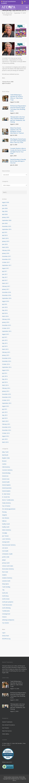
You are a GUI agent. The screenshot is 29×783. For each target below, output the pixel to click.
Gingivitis (4, 515)
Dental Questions (6, 488)
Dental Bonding (6, 473)
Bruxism (4, 461)
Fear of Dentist (6, 506)
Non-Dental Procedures (8, 725)
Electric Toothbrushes (8, 500)
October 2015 (6, 328)
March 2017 (5, 283)
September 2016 (6, 298)
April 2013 (5, 418)
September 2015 (6, 331)
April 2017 (5, 280)
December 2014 (6, 358)
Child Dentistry (6, 467)
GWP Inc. (14, 780)
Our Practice (5, 728)
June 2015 (5, 340)
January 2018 (5, 253)
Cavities (4, 464)
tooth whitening (6, 608)
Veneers (4, 617)
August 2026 (5, 202)
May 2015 (5, 343)
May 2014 (5, 379)
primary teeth (6, 563)
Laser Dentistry (6, 539)
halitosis (4, 521)
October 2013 (6, 400)
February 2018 (6, 250)
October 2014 (6, 364)
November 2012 (6, 430)
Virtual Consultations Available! (8, 2)
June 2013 (5, 412)
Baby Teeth (5, 452)
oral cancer (5, 548)
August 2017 (5, 268)
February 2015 (6, 352)
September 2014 (6, 367)
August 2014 (5, 370)
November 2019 (6, 226)
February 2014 (6, 388)
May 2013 (5, 415)
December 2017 (6, 256)
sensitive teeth (6, 581)
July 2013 (4, 409)
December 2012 (6, 427)
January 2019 (5, 241)
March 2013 (5, 421)
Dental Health (6, 482)
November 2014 (6, 361)
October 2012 (6, 433)
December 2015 (6, 325)
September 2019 (6, 229)
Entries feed (5, 635)
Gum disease (5, 518)
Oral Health (5, 551)
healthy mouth (6, 524)
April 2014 (5, 382)
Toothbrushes (6, 611)
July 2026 (4, 205)
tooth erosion (5, 599)
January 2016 (5, 322)
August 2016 (5, 301)
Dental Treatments (7, 722)
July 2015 (4, 337)
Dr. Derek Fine (8, 13)
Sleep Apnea (5, 584)
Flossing (4, 512)
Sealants (4, 575)
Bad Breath (5, 455)
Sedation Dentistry (7, 578)
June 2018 (5, 244)
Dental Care (5, 476)
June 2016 (5, 307)
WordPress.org (6, 638)
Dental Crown (5, 479)
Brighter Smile (6, 458)
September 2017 (6, 265)
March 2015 (5, 349)
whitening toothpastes (8, 620)
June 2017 (5, 274)
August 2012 (5, 436)
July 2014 (4, 373)
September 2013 (6, 403)
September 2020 (6, 220)
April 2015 (5, 346)
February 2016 (6, 319)
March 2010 (5, 442)
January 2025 (5, 217)
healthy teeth (5, 527)
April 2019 (5, 235)
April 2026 (5, 214)
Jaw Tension (5, 536)
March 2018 (5, 247)
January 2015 (5, 355)
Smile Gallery (5, 734)
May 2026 (5, 211)
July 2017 (4, 271)
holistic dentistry (6, 530)
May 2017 (5, 277)
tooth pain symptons (7, 602)
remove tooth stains (7, 566)
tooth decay (5, 596)
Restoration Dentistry (8, 569)
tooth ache (5, 593)
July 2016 (4, 304)
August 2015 (5, 334)
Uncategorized (7, 15)
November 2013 (6, 397)
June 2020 (5, 223)
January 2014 (5, 391)
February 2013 (6, 424)
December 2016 (6, 292)
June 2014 (5, 376)
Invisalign (4, 533)
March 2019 (5, 238)
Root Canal (5, 572)
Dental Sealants (6, 491)
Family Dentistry (6, 503)
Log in (3, 632)
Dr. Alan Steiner (6, 494)
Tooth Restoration (7, 605)
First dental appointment (8, 509)
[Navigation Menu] (27, 7)
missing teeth (5, 542)
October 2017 (6, 262)
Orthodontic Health (7, 554)
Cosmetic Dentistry (7, 470)
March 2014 (5, 385)
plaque (4, 560)
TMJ (3, 590)
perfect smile (5, 557)
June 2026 (5, 208)
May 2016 (5, 310)
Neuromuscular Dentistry (9, 545)
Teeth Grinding (6, 587)
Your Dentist (5, 623)
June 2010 (5, 439)
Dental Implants (6, 485)
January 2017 (5, 289)
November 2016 (6, 295)
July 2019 (4, 232)
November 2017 (6, 259)
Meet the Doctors (7, 731)
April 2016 (5, 313)
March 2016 (5, 316)
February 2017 (6, 286)
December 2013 (6, 394)
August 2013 (5, 406)
